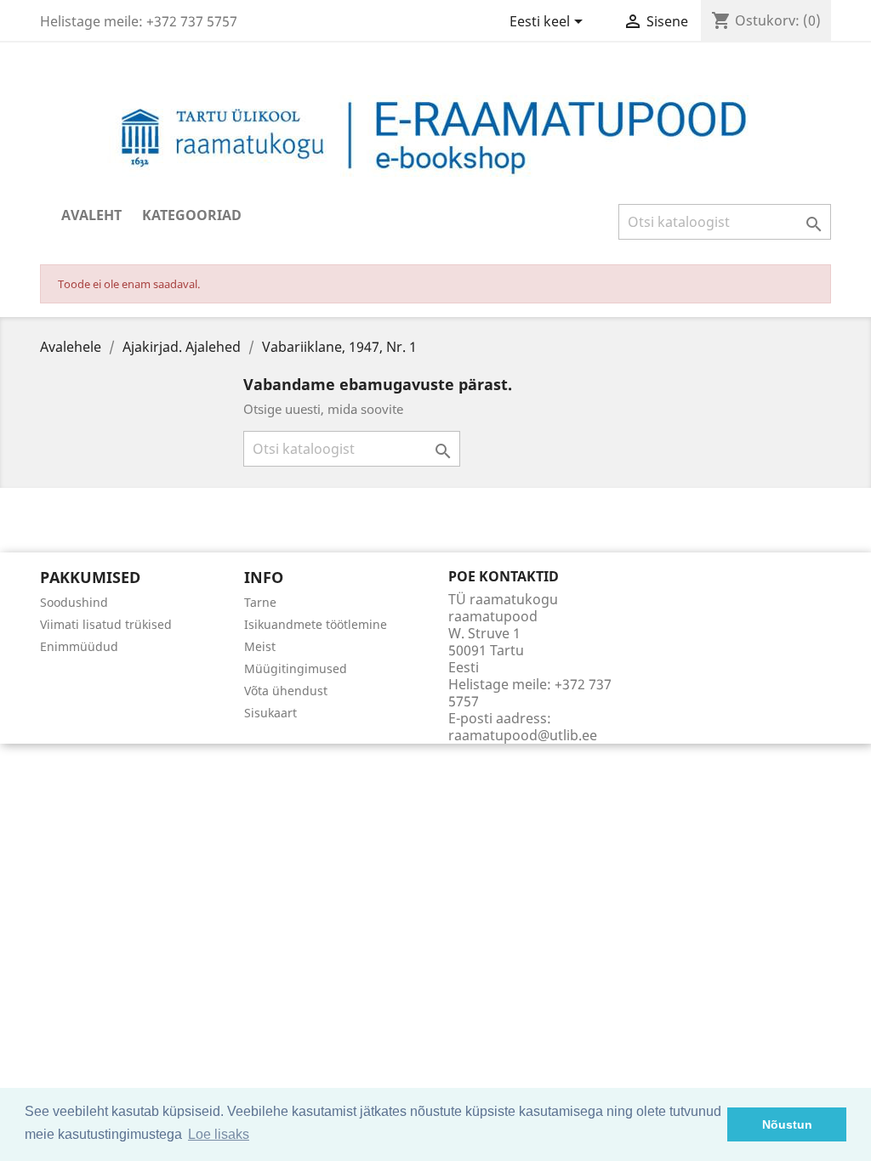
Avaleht (91, 215)
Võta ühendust (285, 690)
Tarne (260, 602)
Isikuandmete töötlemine (315, 624)
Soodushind (74, 602)
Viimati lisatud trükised (106, 624)
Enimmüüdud (79, 646)
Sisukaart (270, 713)
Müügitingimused (295, 668)
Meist (260, 646)
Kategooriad (192, 215)
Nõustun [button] (787, 1124)
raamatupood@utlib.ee (522, 735)
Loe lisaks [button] (218, 1134)
